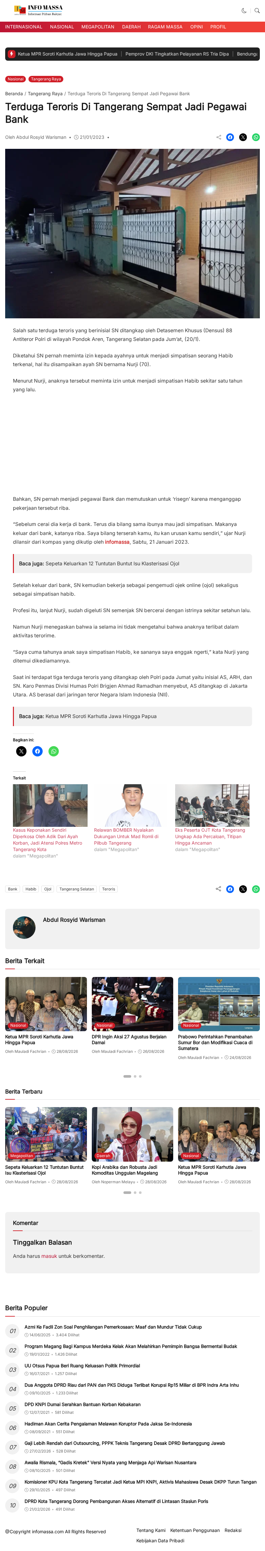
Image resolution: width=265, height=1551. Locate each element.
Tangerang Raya (46, 79)
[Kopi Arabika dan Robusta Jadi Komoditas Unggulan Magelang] (133, 1157)
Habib (31, 889)
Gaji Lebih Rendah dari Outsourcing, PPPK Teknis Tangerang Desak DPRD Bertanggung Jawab (125, 1443)
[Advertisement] (132, 442)
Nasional (62, 26)
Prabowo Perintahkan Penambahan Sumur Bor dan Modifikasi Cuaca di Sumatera (215, 1042)
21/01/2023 (92, 137)
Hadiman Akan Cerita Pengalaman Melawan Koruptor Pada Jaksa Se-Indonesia (108, 1423)
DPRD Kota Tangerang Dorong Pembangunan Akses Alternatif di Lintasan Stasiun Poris (116, 1501)
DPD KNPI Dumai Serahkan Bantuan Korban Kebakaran (83, 1404)
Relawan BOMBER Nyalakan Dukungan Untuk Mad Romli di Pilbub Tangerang (126, 836)
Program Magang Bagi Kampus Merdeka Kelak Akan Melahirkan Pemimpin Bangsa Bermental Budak (131, 1346)
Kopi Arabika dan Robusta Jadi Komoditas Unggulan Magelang (125, 1170)
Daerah (131, 26)
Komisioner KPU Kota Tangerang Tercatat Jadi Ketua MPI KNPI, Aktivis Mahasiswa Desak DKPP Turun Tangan (141, 1481)
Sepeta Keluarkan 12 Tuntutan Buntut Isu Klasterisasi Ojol (112, 563)
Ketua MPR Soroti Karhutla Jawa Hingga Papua (101, 716)
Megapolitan (97, 26)
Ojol (47, 889)
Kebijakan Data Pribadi (160, 1540)
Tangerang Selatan (76, 889)
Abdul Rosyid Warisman (74, 919)
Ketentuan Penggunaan (195, 1530)
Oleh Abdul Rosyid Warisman (35, 137)
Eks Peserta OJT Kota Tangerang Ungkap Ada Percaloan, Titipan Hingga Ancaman (210, 836)
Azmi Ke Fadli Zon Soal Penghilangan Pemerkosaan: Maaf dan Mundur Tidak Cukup (113, 1327)
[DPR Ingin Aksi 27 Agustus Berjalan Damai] (133, 1027)
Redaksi (233, 1530)
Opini (196, 26)
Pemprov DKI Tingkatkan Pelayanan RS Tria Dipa (143, 53)
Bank (12, 889)
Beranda (14, 93)
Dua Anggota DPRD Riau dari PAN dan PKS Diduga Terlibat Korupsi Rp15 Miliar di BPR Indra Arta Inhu (132, 1385)
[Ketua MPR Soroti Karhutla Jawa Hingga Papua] (46, 1027)
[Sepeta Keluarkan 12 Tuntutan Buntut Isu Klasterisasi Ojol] (46, 1157)
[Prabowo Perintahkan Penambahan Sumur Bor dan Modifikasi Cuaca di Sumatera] (219, 1027)
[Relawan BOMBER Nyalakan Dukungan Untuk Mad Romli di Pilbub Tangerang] (131, 805)
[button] (244, 11)
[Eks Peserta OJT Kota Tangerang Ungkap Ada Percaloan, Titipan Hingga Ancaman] (212, 805)
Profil (218, 26)
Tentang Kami (150, 1530)
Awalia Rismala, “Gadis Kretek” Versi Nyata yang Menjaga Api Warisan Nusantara (110, 1462)
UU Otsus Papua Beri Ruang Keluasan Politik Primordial (82, 1365)
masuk (49, 1256)
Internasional (23, 26)
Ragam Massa (165, 26)
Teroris (108, 889)
